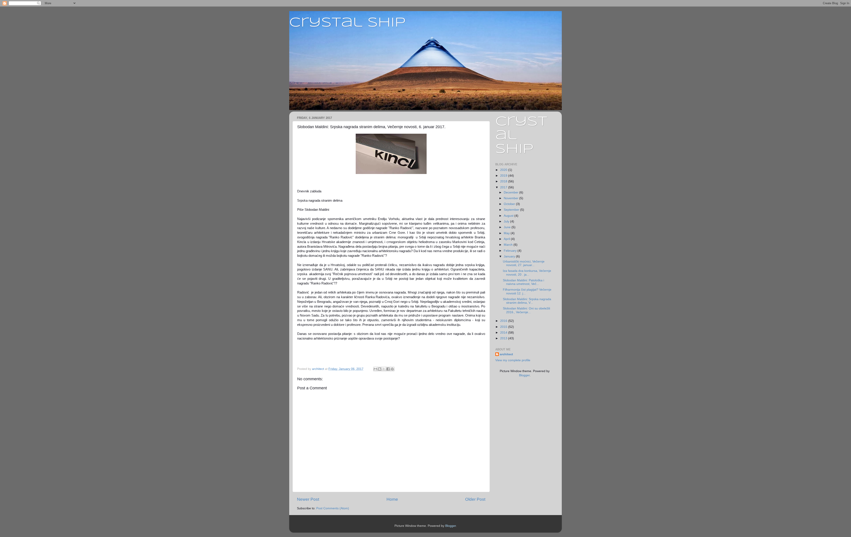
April (507, 239)
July (507, 221)
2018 (504, 181)
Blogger (524, 375)
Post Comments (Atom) (332, 508)
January (510, 256)
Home (392, 499)
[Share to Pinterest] (392, 369)
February (510, 250)
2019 (504, 175)
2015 (504, 326)
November (511, 198)
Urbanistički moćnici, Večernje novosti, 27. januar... (524, 263)
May (507, 233)
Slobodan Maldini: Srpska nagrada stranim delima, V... (527, 300)
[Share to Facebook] (388, 369)
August (509, 215)
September (512, 209)
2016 (504, 321)
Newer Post (308, 499)
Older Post (475, 499)
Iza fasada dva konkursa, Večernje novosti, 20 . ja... (527, 272)
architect (506, 354)
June (507, 227)
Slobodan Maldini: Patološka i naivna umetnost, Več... (523, 282)
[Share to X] (384, 369)
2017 (504, 187)
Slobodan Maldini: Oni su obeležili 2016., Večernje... (526, 310)
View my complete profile (512, 360)
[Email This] (375, 369)
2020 (504, 170)
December (511, 192)
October (510, 204)
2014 (504, 332)
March (508, 244)
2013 (504, 338)
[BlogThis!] (379, 369)
